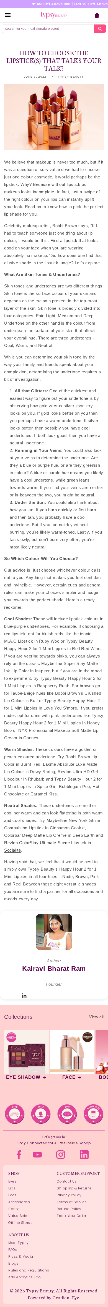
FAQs (12, 1249)
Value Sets (17, 1215)
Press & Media (20, 1256)
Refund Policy (69, 1209)
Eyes (12, 1181)
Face (69, 1077)
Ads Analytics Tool (25, 1277)
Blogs (13, 1263)
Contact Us (67, 1181)
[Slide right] (102, 1059)
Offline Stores (20, 1222)
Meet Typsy (18, 1242)
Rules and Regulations (28, 1270)
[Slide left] (6, 1059)
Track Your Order (71, 1215)
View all (96, 1017)
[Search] (100, 29)
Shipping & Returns (74, 1188)
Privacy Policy (69, 1195)
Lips (12, 1188)
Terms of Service (72, 1202)
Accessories (19, 1202)
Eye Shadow (23, 1077)
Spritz (13, 1209)
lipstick (71, 240)
